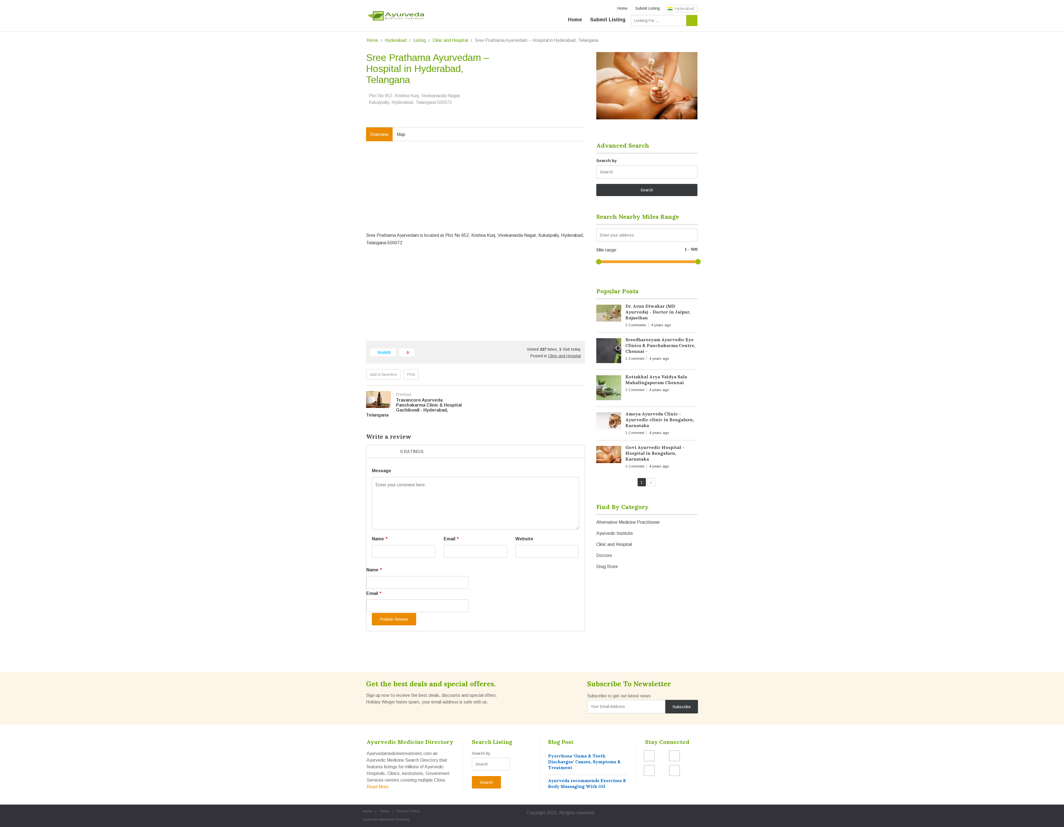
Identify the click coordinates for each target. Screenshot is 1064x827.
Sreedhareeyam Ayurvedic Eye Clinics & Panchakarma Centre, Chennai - (660, 345)
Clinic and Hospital (450, 40)
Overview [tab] (379, 134)
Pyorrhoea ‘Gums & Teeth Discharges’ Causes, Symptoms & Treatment (584, 761)
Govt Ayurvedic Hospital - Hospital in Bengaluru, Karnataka (654, 453)
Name (379, 538)
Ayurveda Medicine (378, 819)
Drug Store (607, 566)
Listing (419, 40)
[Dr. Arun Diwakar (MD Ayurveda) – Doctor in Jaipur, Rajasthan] (608, 314)
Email (451, 538)
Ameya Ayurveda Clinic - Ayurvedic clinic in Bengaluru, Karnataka (659, 419)
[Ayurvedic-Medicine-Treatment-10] (646, 85)
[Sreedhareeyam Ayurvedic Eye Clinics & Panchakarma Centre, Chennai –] (608, 351)
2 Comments (635, 325)
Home (622, 8)
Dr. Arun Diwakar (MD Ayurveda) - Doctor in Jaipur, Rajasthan (657, 311)
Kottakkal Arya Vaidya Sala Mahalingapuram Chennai (656, 379)
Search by (606, 160)
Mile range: (607, 250)
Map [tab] (401, 134)
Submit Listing (647, 8)
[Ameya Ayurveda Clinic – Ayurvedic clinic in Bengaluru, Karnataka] (608, 422)
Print (411, 374)
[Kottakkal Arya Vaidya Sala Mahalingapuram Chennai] (608, 388)
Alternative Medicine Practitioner (628, 522)
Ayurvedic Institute (614, 533)
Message (381, 470)
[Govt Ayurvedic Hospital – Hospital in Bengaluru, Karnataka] (608, 455)
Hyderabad (684, 8)
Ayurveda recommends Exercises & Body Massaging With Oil (587, 783)
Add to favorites (383, 374)
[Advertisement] (475, 192)
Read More (377, 786)
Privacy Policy (408, 811)
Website (524, 538)
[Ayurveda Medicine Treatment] (396, 16)
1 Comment (634, 358)
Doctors (604, 555)
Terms (384, 811)
